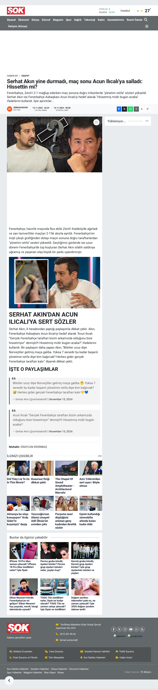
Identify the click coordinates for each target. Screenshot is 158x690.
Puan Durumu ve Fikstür (25, 657)
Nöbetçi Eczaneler (22, 651)
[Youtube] (130, 629)
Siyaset (11, 19)
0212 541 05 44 (67, 634)
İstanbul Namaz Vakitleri (97, 651)
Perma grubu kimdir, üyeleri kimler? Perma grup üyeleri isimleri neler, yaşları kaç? (52, 566)
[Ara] (146, 20)
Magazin (58, 19)
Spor (68, 19)
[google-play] (135, 636)
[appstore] (119, 636)
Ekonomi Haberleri (79, 669)
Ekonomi (23, 19)
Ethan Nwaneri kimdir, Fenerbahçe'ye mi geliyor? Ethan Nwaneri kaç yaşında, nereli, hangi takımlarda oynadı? (24, 603)
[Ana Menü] (146, 26)
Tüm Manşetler (56, 657)
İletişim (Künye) (17, 26)
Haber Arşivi (126, 657)
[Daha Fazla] (136, 109)
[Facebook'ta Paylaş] (119, 109)
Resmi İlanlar (134, 19)
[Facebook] (113, 629)
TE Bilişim (146, 672)
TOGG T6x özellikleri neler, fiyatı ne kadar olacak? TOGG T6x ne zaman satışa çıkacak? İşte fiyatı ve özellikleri (53, 603)
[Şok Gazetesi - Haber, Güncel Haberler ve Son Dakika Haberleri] (16, 10)
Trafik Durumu (126, 651)
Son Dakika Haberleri (94, 657)
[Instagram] (125, 629)
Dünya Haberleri (59, 669)
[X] (119, 629)
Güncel (46, 19)
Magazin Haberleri (33, 672)
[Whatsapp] (136, 629)
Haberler (12, 76)
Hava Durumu (56, 651)
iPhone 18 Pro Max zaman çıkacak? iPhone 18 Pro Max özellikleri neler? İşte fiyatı (23, 566)
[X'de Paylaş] (124, 109)
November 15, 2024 (61, 399)
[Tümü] (147, 121)
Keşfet (25, 76)
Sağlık (77, 19)
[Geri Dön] (9, 680)
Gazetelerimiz (115, 19)
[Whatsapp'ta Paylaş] (130, 109)
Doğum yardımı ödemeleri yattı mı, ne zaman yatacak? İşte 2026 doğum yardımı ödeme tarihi (83, 603)
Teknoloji (89, 19)
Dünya (35, 19)
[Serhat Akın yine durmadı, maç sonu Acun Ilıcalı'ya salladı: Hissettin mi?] (54, 144)
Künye (61, 672)
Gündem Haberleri (40, 669)
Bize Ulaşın (50, 672)
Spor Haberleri (14, 672)
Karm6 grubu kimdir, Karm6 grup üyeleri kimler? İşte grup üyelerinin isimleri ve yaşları (82, 567)
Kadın (101, 19)
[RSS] (142, 629)
